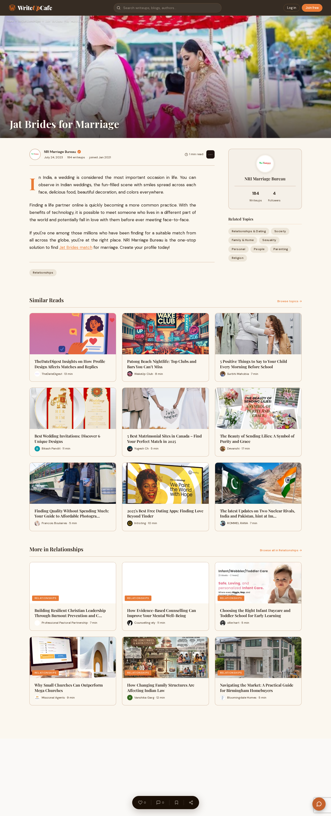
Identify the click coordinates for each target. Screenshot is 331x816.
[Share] (191, 802)
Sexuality (269, 240)
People (259, 249)
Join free (312, 8)
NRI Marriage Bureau (60, 151)
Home (10, 21)
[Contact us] (319, 804)
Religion (238, 258)
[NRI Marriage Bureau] (35, 154)
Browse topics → (289, 301)
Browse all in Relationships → (281, 550)
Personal (238, 249)
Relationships (29, 21)
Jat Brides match (75, 247)
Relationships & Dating (249, 231)
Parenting (280, 249)
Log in (291, 8)
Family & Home (243, 240)
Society (280, 231)
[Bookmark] (176, 802)
